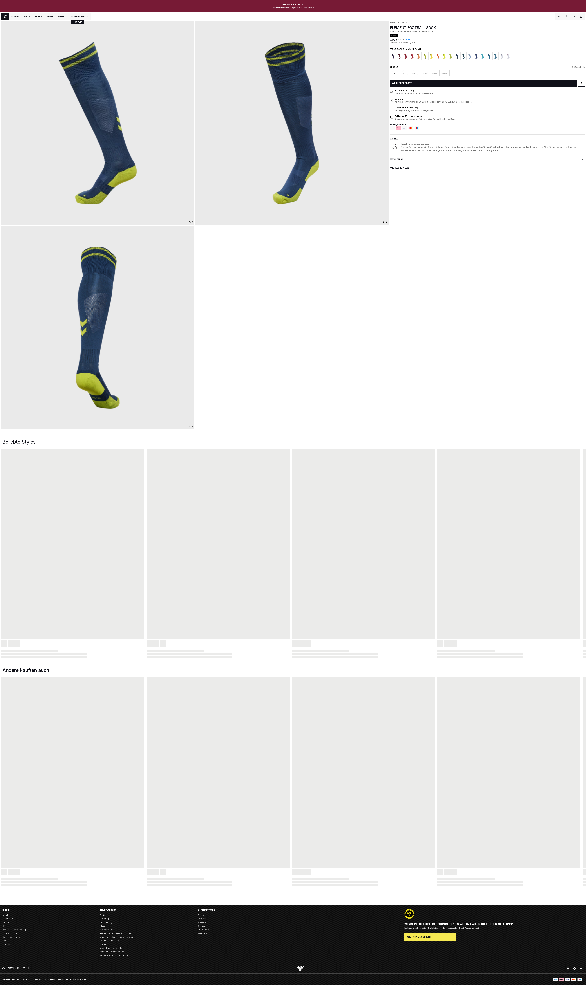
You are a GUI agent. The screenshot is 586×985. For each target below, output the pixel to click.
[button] (559, 16)
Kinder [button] (38, 16)
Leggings (202, 919)
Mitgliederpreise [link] (80, 16)
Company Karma (9, 933)
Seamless (202, 926)
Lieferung (104, 919)
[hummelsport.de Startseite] (5, 16)
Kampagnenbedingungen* (112, 952)
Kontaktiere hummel (11, 937)
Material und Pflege (399, 168)
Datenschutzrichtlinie (109, 941)
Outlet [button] (62, 16)
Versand (399, 99)
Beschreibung (396, 159)
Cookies (104, 944)
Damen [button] (27, 16)
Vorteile (394, 139)
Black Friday (203, 933)
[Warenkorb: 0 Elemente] (581, 16)
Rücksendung (106, 922)
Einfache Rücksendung (407, 107)
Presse (5, 922)
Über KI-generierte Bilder (111, 948)
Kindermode (203, 930)
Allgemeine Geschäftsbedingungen (116, 933)
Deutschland (12, 968)
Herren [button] (15, 16)
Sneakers (202, 922)
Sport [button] (50, 16)
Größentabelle (578, 67)
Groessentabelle (107, 930)
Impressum (7, 944)
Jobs (4, 941)
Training (201, 915)
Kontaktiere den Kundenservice (114, 955)
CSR (4, 926)
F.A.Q (102, 915)
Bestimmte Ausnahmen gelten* (416, 928)
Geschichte (7, 919)
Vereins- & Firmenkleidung (14, 930)
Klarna (102, 926)
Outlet (404, 22)
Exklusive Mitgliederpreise (409, 116)
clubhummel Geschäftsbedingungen (116, 937)
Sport (393, 22)
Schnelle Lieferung (405, 90)
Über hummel (8, 915)
